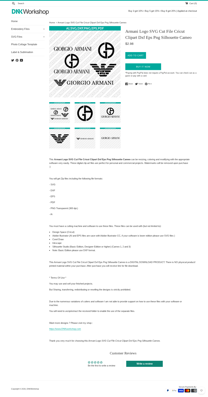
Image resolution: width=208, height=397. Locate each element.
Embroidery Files (28, 29)
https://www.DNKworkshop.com (65, 329)
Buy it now (143, 66)
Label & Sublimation (22, 52)
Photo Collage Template (24, 44)
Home (14, 21)
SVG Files (28, 36)
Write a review (145, 363)
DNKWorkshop (33, 389)
